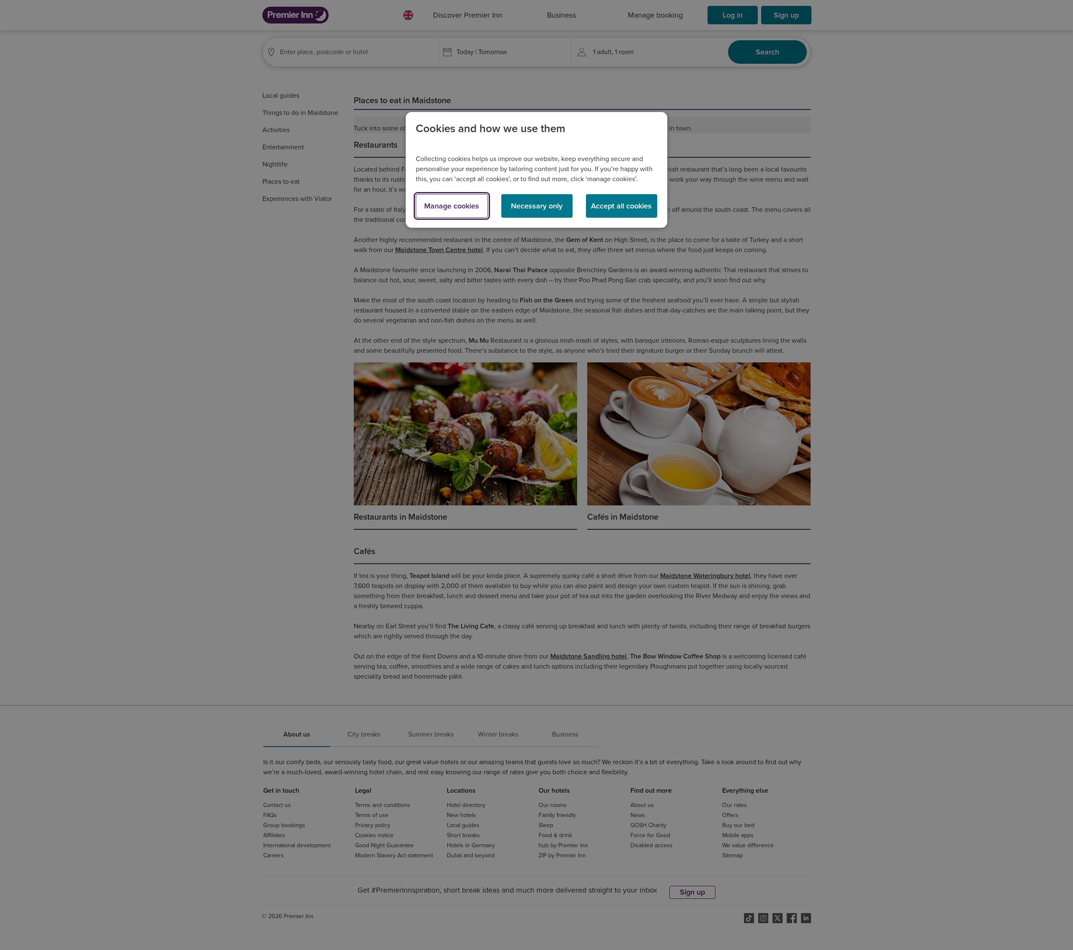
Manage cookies (451, 206)
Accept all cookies (621, 206)
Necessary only (536, 206)
